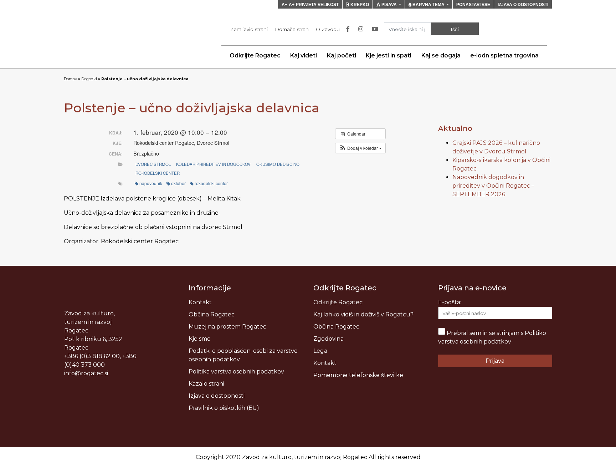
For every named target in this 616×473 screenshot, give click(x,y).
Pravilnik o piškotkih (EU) (224, 408)
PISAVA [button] (389, 4)
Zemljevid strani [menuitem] (249, 29)
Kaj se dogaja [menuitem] (441, 55)
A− (284, 4)
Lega (320, 350)
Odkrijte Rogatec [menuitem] (255, 55)
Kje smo (200, 338)
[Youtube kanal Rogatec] (376, 29)
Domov (70, 78)
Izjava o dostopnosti (217, 395)
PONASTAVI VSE (473, 4)
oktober (178, 183)
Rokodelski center (157, 173)
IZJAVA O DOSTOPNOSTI (523, 4)
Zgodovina (328, 338)
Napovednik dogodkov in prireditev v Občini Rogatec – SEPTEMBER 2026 (493, 186)
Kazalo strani (206, 383)
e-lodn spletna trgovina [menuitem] (504, 55)
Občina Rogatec (212, 314)
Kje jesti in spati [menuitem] (388, 55)
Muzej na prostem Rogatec (227, 326)
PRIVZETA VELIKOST (317, 4)
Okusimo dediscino (277, 164)
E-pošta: (449, 302)
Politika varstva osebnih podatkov (236, 371)
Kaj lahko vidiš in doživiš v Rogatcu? (363, 314)
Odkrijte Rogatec (338, 302)
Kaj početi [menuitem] (341, 55)
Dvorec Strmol (153, 164)
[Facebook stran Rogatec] (349, 29)
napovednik (150, 183)
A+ (291, 4)
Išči (455, 29)
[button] (360, 148)
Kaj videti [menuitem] (303, 55)
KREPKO (359, 4)
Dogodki (89, 78)
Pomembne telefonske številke (358, 375)
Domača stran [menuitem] (292, 29)
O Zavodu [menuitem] (328, 29)
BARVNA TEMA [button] (428, 4)
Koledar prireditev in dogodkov (213, 164)
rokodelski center (211, 183)
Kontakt (200, 302)
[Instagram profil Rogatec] (362, 29)
